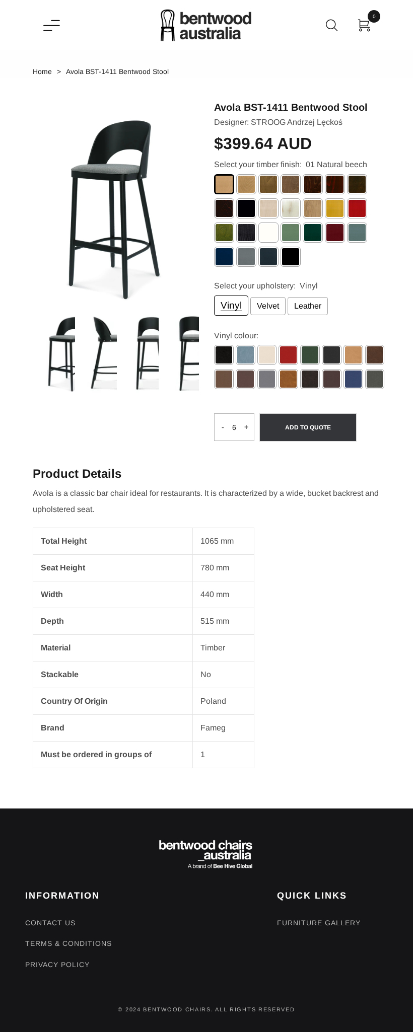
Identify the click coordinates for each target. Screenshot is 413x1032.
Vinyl (231, 305)
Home (42, 71)
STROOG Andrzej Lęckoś (296, 122)
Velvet (268, 306)
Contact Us (50, 922)
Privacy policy (57, 964)
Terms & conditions (68, 943)
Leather (307, 306)
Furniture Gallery (319, 922)
